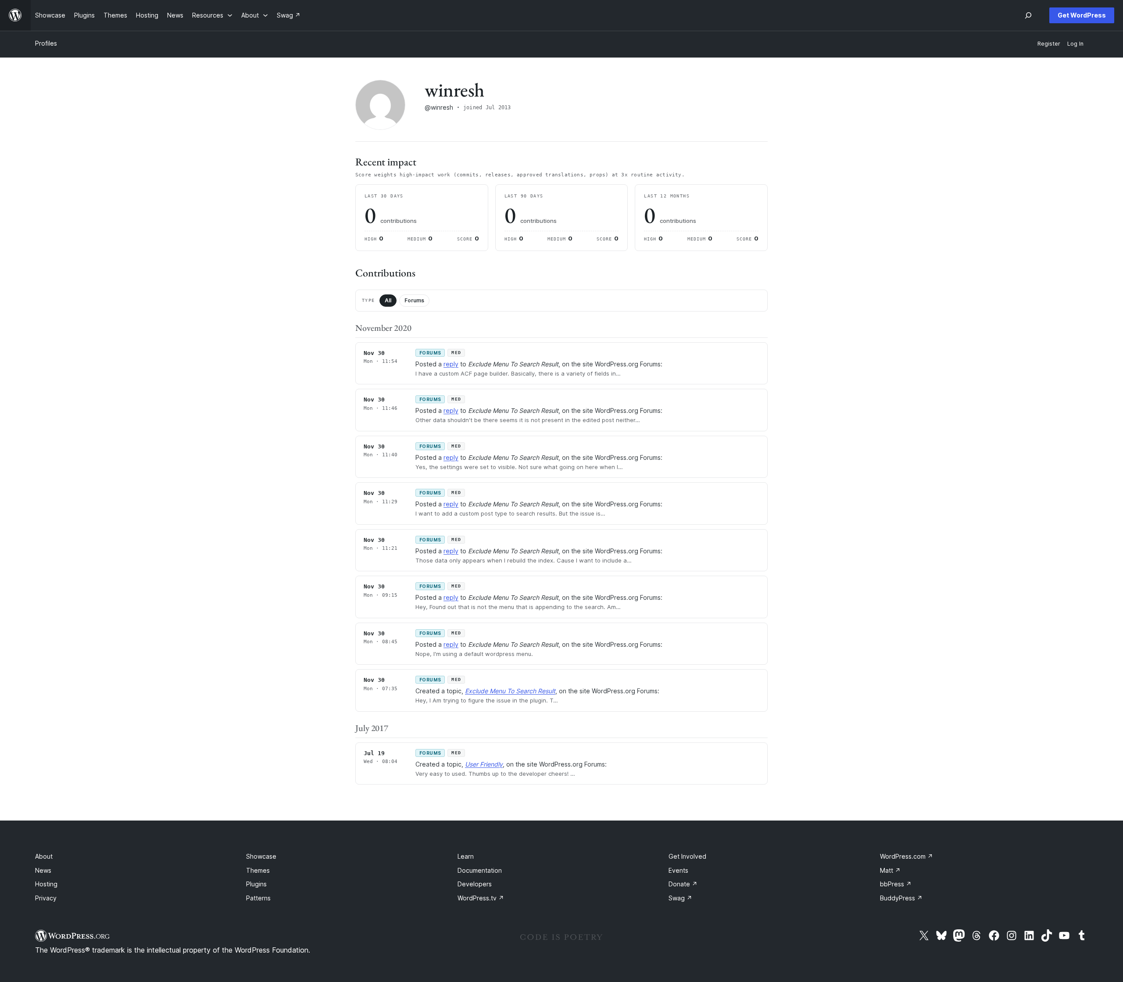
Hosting (46, 884)
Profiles (46, 43)
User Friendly (484, 764)
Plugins (256, 884)
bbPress (896, 884)
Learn (466, 856)
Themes (258, 870)
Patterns (258, 898)
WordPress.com (906, 856)
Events (678, 870)
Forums (414, 300)
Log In (1075, 43)
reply (450, 364)
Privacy (46, 898)
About (44, 856)
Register (1048, 43)
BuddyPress (901, 898)
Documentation (480, 870)
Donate (683, 884)
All (388, 300)
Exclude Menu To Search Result (510, 691)
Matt (890, 870)
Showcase (261, 856)
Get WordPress (1082, 15)
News (43, 870)
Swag (680, 898)
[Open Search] (1028, 15)
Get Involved (687, 856)
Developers (475, 884)
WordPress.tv (481, 898)
